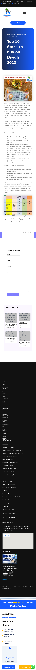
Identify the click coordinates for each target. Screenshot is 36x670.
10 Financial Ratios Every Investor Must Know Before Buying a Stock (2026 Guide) (10, 570)
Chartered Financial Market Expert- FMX (13, 453)
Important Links (6, 499)
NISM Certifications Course (10, 478)
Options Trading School (9, 484)
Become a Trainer (5, 388)
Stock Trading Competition (9, 487)
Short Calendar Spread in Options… (11, 339)
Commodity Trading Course (10, 474)
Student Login (6, 503)
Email (8, 260)
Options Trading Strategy (9, 471)
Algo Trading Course (8, 465)
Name (8, 254)
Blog (4, 381)
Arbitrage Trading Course (9, 468)
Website (9, 267)
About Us (5, 378)
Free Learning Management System (6, 431)
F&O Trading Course (8, 459)
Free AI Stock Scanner (5, 402)
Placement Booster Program (10, 493)
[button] (18, 599)
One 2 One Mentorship (8, 447)
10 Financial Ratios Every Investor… (11, 325)
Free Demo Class (5, 421)
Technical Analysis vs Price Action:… (24, 343)
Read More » (5, 579)
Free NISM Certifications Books (6, 408)
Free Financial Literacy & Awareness (5, 415)
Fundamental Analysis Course (10, 462)
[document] (18, 634)
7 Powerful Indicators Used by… (23, 324)
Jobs (4, 384)
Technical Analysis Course (10, 456)
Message (9, 273)
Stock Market (11, 34)
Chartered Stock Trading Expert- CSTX (13, 450)
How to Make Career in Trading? (11, 496)
